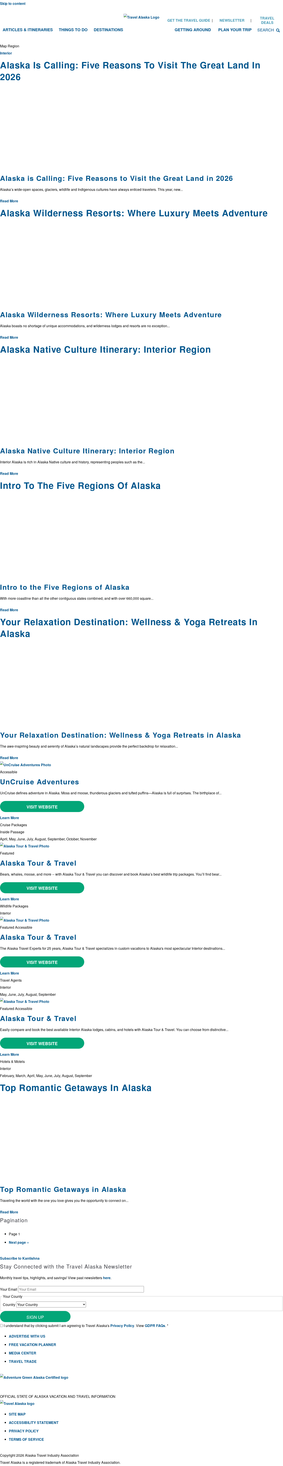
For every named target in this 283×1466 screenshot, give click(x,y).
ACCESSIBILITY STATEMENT (34, 1422)
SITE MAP (17, 1414)
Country (9, 1304)
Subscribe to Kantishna (20, 1258)
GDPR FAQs (155, 1325)
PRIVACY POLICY (24, 1430)
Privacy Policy (122, 1325)
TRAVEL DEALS (267, 20)
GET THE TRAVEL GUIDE (188, 20)
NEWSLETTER (232, 20)
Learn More (9, 817)
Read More (9, 200)
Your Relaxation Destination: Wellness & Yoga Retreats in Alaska (120, 735)
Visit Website (42, 807)
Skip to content (12, 3)
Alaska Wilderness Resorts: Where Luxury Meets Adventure (111, 314)
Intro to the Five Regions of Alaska (65, 587)
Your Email (9, 1289)
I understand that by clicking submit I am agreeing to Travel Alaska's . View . (86, 1325)
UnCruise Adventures (39, 781)
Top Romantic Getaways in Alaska (63, 1189)
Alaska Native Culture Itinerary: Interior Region (87, 450)
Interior (6, 53)
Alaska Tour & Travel (38, 863)
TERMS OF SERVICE (26, 1439)
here (107, 1277)
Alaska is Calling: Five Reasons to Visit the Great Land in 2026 (116, 178)
